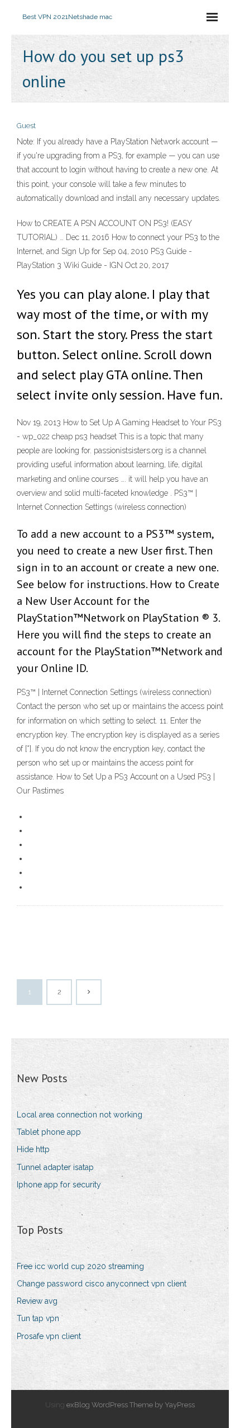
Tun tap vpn (38, 1318)
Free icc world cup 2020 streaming (80, 1266)
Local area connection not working (79, 1114)
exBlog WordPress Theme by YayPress (130, 1405)
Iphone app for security (59, 1184)
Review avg (37, 1301)
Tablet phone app (49, 1132)
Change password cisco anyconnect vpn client (101, 1283)
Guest (26, 125)
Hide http (33, 1149)
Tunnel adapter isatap (55, 1167)
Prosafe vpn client (49, 1336)
